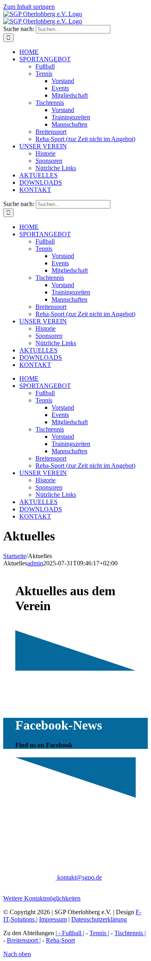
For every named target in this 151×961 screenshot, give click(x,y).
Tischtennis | (130, 933)
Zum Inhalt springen (29, 6)
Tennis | (99, 933)
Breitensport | (24, 940)
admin (35, 563)
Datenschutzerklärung (99, 919)
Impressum (53, 919)
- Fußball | (70, 933)
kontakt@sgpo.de (79, 877)
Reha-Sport (60, 940)
